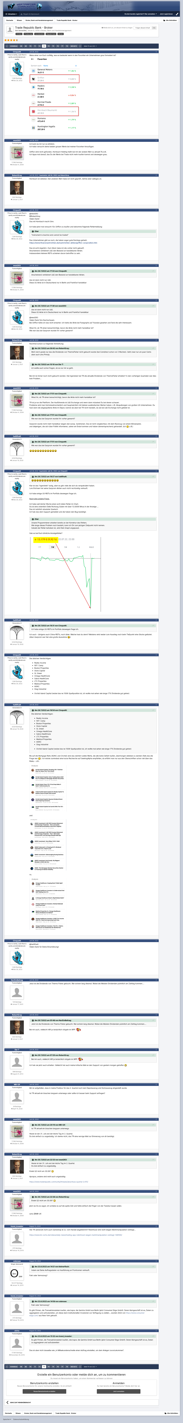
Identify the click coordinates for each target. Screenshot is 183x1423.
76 (58, 46)
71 (35, 46)
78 (67, 46)
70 (30, 46)
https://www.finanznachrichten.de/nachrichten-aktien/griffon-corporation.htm (63, 243)
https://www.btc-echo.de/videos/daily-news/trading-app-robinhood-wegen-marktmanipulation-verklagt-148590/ (75, 1235)
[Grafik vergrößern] (54, 94)
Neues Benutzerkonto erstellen (44, 1391)
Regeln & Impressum (31, 14)
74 (48, 46)
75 (53, 46)
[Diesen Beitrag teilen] (156, 52)
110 (154, 28)
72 (39, 46)
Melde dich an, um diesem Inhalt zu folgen (117, 28)
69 (26, 46)
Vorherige (13, 46)
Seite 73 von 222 (90, 46)
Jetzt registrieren (166, 14)
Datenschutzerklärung (21, 1419)
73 (44, 46)
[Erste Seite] (6, 46)
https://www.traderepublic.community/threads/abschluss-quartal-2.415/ (58, 1182)
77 (62, 46)
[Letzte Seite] (80, 46)
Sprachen (6, 1419)
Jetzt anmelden (118, 1391)
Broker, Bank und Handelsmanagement (56, 30)
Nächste (74, 46)
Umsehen (12, 14)
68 (21, 46)
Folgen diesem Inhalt (143, 28)
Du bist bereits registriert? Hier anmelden (140, 14)
